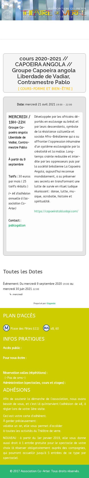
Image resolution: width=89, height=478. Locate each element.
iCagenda (51, 303)
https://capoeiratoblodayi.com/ (56, 211)
